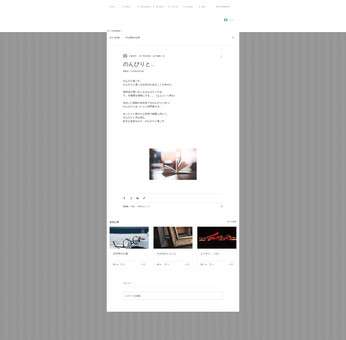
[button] (233, 37)
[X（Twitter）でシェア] (131, 198)
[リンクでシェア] (144, 198)
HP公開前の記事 (132, 37)
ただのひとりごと (166, 253)
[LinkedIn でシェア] (137, 198)
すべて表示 (232, 221)
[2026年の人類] (129, 238)
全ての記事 (114, 37)
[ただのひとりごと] (173, 238)
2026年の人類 (120, 253)
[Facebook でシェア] (124, 198)
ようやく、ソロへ (210, 253)
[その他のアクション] (221, 56)
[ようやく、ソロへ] (216, 238)
